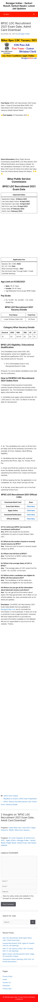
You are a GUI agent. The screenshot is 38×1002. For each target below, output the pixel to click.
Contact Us (7, 982)
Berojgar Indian (12, 997)
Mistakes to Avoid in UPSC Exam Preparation (20, 799)
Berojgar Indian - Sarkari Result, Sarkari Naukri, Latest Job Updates (19, 6)
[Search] (32, 922)
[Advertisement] (19, 81)
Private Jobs (7, 989)
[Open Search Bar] (33, 14)
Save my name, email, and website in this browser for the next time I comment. (18, 897)
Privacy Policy (7, 976)
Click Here (31, 506)
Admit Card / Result (10, 796)
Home (5, 979)
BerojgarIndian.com (8, 609)
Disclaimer (6, 985)
